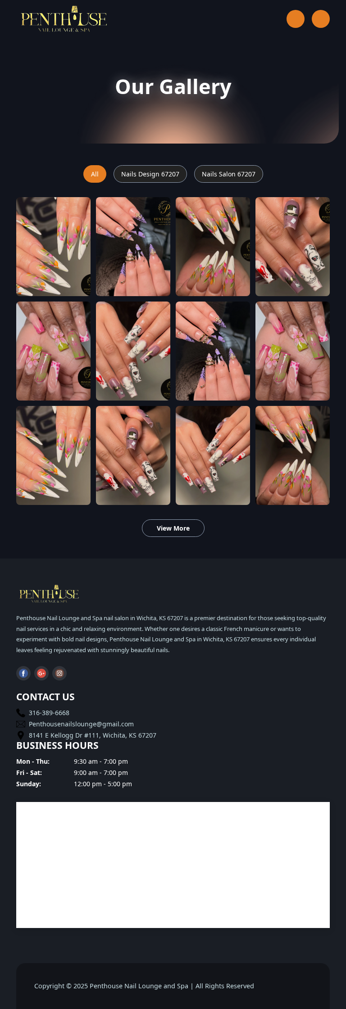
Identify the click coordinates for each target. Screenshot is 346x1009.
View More (173, 528)
